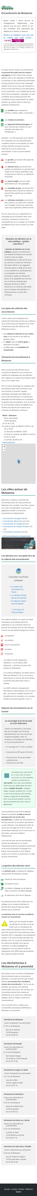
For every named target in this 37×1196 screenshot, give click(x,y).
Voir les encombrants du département (16, 536)
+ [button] (4, 446)
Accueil (7, 1189)
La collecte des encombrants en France (17, 589)
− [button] (4, 449)
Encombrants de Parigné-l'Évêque (16, 526)
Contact (21, 1189)
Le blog (14, 1189)
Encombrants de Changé (12, 524)
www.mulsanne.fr (8, 442)
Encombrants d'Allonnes (12, 532)
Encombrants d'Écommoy (13, 521)
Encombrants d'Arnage (11, 518)
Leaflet (33, 482)
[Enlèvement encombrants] (7, 7)
